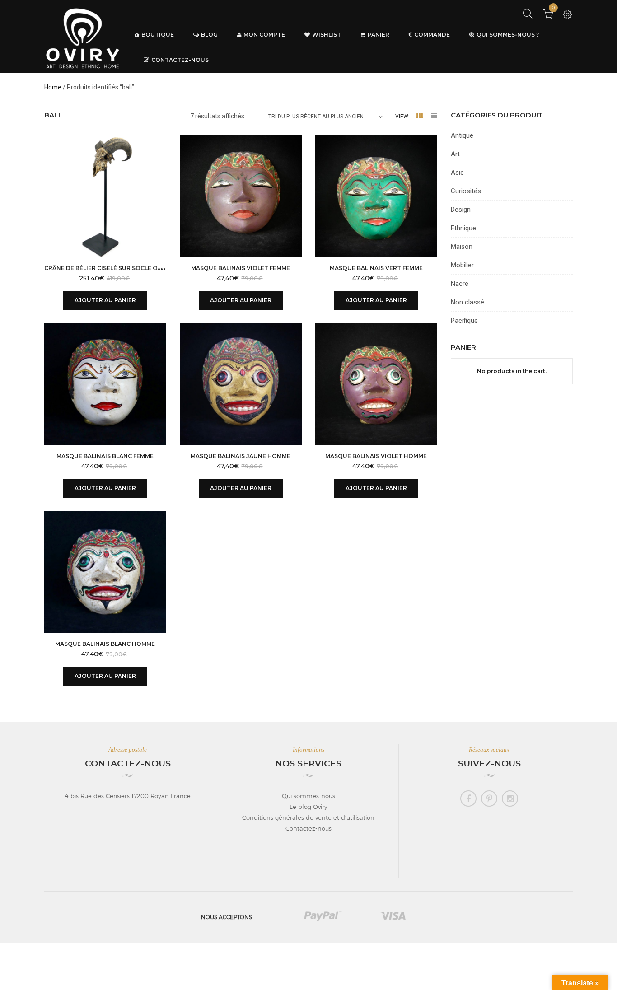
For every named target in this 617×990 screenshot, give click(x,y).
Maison (461, 247)
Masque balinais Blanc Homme (105, 643)
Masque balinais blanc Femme (105, 456)
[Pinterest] (489, 798)
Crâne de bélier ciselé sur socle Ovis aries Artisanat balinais (147, 268)
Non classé (467, 302)
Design (461, 209)
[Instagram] (510, 798)
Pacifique (464, 321)
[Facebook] (468, 798)
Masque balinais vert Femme (376, 268)
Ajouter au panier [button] (105, 300)
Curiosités (466, 191)
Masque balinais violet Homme (376, 456)
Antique (462, 135)
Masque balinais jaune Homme (240, 456)
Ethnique (463, 228)
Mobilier (462, 265)
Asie (457, 172)
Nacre (459, 284)
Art (455, 154)
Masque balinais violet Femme (240, 268)
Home (52, 87)
